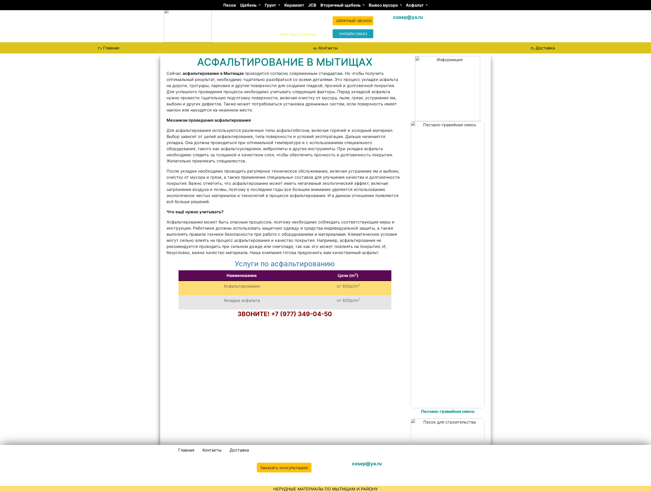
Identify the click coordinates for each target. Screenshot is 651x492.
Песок (229, 5)
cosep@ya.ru (408, 17)
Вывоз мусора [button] (384, 5)
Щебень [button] (249, 5)
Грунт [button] (271, 5)
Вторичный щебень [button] (341, 5)
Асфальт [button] (415, 5)
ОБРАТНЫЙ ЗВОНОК (354, 21)
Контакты (328, 47)
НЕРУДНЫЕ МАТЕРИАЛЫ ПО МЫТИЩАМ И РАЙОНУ (325, 488)
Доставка (545, 47)
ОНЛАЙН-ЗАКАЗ (353, 34)
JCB (312, 5)
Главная (111, 47)
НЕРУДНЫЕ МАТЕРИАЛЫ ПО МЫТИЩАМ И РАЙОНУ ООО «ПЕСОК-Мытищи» (243, 22)
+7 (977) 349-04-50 (450, 463)
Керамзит (294, 5)
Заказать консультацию (284, 467)
